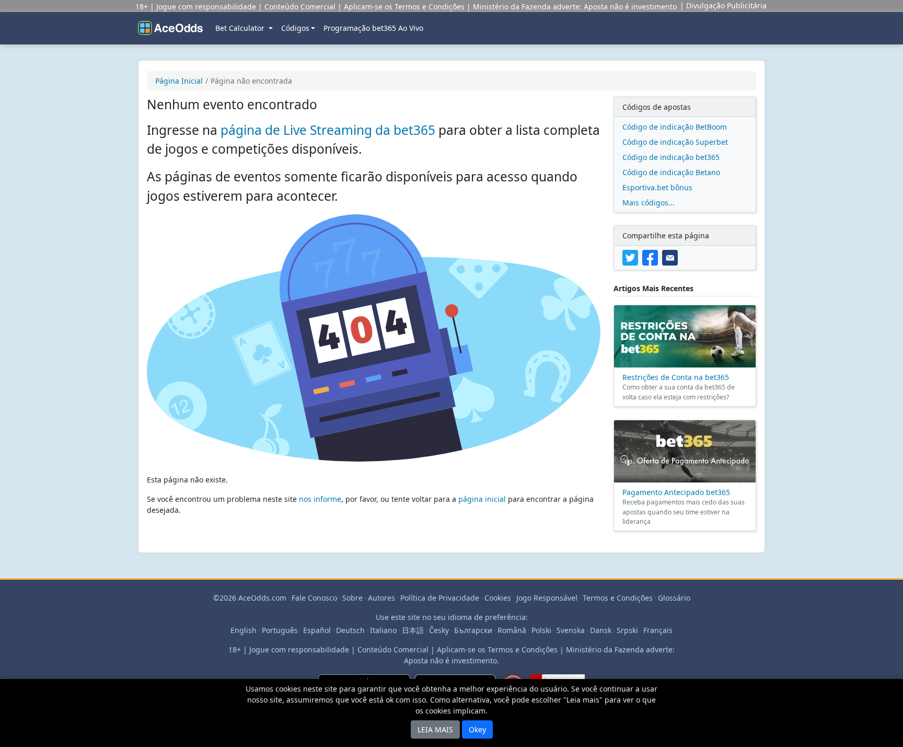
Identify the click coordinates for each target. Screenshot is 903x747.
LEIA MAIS (435, 729)
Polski (541, 630)
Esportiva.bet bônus (657, 187)
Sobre (352, 598)
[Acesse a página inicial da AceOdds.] (170, 28)
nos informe (320, 499)
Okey (477, 729)
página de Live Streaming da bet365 (328, 130)
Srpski (627, 630)
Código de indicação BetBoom (674, 127)
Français (658, 630)
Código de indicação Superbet (675, 142)
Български (473, 630)
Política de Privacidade (439, 598)
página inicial (482, 499)
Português (280, 630)
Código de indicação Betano (671, 172)
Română (511, 630)
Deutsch (350, 630)
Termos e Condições (618, 598)
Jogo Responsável (546, 598)
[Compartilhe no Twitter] (632, 257)
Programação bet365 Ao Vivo (373, 28)
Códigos (295, 28)
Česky (439, 630)
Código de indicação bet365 (671, 157)
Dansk (600, 630)
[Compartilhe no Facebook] (652, 257)
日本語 (413, 630)
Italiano (383, 630)
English (243, 630)
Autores (381, 598)
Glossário (674, 598)
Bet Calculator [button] (241, 28)
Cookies (497, 598)
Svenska (571, 630)
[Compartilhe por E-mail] (671, 257)
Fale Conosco (314, 598)
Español (317, 630)
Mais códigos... (648, 203)
